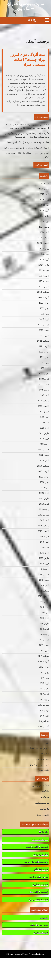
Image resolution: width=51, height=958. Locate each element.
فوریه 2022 (44, 379)
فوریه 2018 (44, 628)
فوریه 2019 (44, 563)
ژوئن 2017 (44, 672)
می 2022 (45, 362)
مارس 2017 (44, 688)
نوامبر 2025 (44, 188)
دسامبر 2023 (43, 281)
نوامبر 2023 (44, 286)
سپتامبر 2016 (43, 721)
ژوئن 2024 (44, 248)
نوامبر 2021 (44, 389)
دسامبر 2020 (43, 449)
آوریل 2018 (44, 618)
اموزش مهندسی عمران (39, 748)
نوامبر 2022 (44, 330)
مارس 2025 (43, 216)
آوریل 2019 (44, 552)
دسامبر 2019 (43, 514)
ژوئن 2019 (44, 541)
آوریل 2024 (44, 259)
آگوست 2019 (43, 531)
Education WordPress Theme (21, 954)
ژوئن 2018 (44, 607)
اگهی (47, 742)
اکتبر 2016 (44, 715)
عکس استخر (43, 770)
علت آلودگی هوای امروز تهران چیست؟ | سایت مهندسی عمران (28, 59)
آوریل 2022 (44, 368)
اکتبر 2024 (44, 232)
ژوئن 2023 (44, 308)
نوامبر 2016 (44, 710)
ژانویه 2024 (44, 275)
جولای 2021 (44, 411)
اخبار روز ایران (43, 814)
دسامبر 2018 (43, 574)
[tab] (47, 20)
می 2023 (45, 313)
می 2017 (45, 677)
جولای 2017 (44, 666)
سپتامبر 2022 (43, 340)
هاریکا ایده (44, 808)
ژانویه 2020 (44, 509)
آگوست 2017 (43, 661)
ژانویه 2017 (44, 699)
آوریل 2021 (44, 427)
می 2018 (45, 612)
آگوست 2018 (43, 596)
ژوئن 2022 (44, 357)
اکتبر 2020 (44, 460)
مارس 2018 (44, 623)
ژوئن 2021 (44, 417)
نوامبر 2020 (44, 455)
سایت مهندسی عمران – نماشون (25, 6)
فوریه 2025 (44, 221)
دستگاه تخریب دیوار (40, 785)
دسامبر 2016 (43, 704)
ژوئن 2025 (44, 199)
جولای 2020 (44, 476)
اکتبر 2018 (44, 585)
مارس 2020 (44, 498)
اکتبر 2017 (44, 650)
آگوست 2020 (43, 471)
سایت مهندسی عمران (39, 764)
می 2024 (45, 254)
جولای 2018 (44, 601)
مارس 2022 (44, 373)
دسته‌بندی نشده (42, 759)
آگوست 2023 (43, 297)
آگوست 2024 (43, 243)
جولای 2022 (44, 351)
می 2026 (45, 183)
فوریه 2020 (44, 503)
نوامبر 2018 (44, 580)
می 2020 (45, 487)
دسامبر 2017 (43, 639)
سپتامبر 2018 (43, 590)
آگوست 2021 (43, 406)
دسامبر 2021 (43, 384)
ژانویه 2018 (44, 634)
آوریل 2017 (44, 683)
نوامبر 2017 (44, 645)
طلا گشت (45, 791)
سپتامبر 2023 (43, 292)
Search (19, 20)
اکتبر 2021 (44, 395)
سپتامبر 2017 (43, 656)
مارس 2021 (44, 433)
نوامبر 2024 (44, 226)
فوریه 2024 (44, 270)
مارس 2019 (44, 558)
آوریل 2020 (44, 493)
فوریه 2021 (44, 438)
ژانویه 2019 (44, 569)
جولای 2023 (44, 302)
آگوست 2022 (43, 346)
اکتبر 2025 (44, 194)
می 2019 (45, 547)
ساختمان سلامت (42, 803)
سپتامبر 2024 (43, 237)
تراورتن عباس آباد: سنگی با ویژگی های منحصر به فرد (26, 147)
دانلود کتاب (44, 753)
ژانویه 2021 (44, 444)
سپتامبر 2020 (43, 465)
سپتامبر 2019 (43, 525)
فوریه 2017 (44, 694)
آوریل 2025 (44, 210)
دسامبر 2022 (43, 324)
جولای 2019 (44, 536)
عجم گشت (44, 797)
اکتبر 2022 (44, 335)
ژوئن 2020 (44, 482)
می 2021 (45, 422)
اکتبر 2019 (44, 520)
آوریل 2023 (44, 319)
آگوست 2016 (43, 726)
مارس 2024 (43, 264)
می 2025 (45, 205)
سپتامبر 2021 (43, 400)
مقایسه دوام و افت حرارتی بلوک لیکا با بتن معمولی (27, 142)
